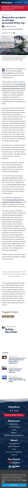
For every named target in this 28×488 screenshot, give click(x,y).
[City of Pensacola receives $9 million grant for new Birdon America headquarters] (4, 357)
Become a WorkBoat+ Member (14, 415)
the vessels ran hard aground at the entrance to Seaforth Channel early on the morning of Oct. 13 (14, 86)
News (5, 29)
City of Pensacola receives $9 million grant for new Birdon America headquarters (17, 360)
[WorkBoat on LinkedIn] (17, 411)
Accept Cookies (14, 485)
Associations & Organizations (14, 452)
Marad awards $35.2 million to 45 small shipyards (15, 370)
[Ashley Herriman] (3, 26)
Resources (14, 421)
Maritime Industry (8, 316)
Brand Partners (14, 424)
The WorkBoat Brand (14, 443)
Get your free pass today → (8, 9)
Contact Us (14, 454)
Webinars (14, 432)
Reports (14, 429)
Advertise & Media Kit (14, 446)
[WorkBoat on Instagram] (15, 411)
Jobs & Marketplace (14, 427)
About (14, 440)
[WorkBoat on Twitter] (12, 411)
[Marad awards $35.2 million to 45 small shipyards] (4, 368)
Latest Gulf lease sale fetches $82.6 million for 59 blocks (17, 379)
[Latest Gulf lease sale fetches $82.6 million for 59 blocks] (4, 377)
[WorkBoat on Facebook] (10, 411)
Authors (14, 449)
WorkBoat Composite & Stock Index (14, 435)
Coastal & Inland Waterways (15, 29)
